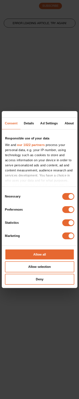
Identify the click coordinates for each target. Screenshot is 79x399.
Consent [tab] (11, 123)
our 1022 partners (31, 145)
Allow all (39, 254)
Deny (39, 279)
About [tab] (69, 123)
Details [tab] (29, 123)
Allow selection (39, 266)
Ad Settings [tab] (49, 123)
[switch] (68, 209)
